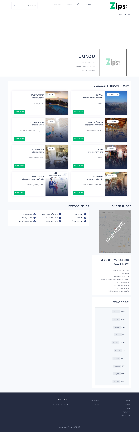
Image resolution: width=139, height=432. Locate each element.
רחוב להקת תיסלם (52, 217)
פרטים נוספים (78, 112)
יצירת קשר (58, 4)
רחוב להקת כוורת (27, 217)
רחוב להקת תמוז (27, 214)
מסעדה (51, 121)
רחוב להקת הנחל (77, 221)
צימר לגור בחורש (38, 149)
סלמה (123, 358)
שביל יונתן (99, 95)
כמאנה (122, 319)
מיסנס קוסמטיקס (38, 176)
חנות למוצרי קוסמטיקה (55, 176)
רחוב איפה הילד (78, 217)
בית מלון (51, 94)
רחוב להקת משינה (52, 221)
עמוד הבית (127, 14)
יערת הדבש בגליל (37, 95)
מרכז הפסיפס (98, 176)
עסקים (88, 4)
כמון (123, 335)
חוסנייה (122, 311)
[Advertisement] (69, 32)
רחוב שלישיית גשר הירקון (50, 214)
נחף (123, 350)
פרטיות (96, 404)
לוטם (123, 374)
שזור (123, 366)
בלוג (78, 4)
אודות (69, 4)
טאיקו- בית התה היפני (36, 122)
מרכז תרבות (111, 148)
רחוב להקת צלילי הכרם (25, 221)
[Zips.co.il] (118, 6)
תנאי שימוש (95, 400)
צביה (123, 327)
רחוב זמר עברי (78, 214)
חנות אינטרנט (111, 176)
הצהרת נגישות (125, 416)
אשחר (123, 381)
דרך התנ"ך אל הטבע (95, 122)
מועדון (100, 149)
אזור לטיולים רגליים (113, 94)
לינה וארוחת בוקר (112, 121)
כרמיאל (122, 342)
